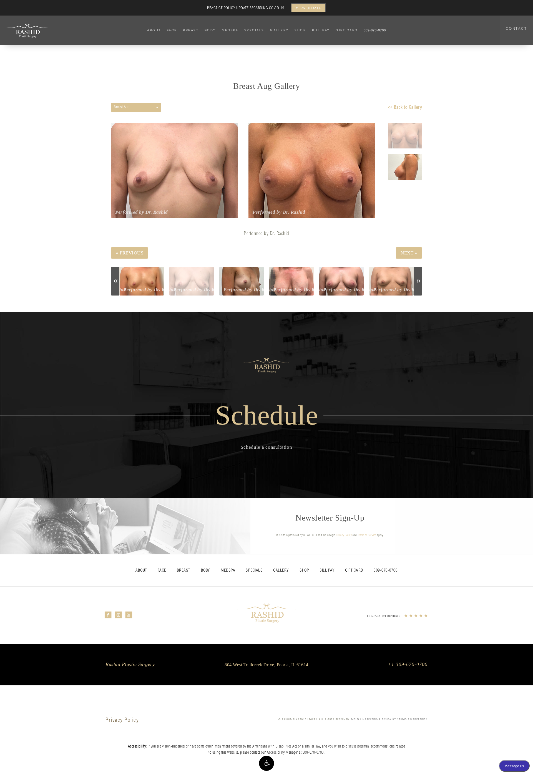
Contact (516, 28)
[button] (266, 763)
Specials (254, 30)
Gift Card (347, 30)
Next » (409, 253)
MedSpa (230, 30)
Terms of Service (367, 535)
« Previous (129, 253)
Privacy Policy (344, 535)
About (154, 30)
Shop (300, 30)
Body (210, 30)
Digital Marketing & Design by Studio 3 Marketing (389, 719)
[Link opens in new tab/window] (108, 615)
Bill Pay (321, 30)
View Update (308, 8)
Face (172, 30)
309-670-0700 (313, 753)
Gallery (279, 30)
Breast (190, 30)
